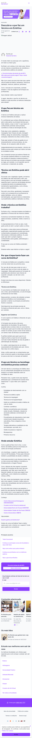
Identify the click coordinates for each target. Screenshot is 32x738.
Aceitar (16, 734)
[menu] (29, 3)
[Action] (16, 14)
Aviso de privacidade (9, 711)
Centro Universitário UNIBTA (12, 513)
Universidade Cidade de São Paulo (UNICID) (17, 510)
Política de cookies (23, 711)
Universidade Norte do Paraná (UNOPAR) (16, 508)
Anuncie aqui (22, 715)
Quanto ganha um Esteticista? (10, 520)
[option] (16, 539)
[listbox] (16, 548)
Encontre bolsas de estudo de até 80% (14, 73)
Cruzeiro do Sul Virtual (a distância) (15, 505)
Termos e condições (11, 715)
